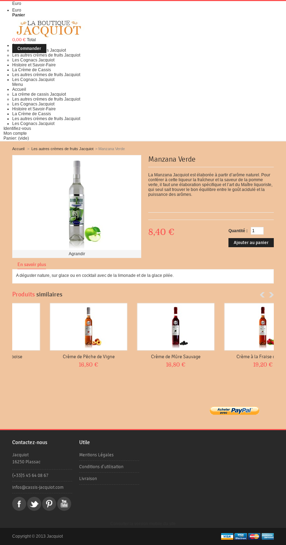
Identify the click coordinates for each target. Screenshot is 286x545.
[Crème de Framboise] (55, 326)
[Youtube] (64, 504)
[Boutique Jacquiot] (48, 28)
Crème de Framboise (55, 357)
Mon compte (15, 133)
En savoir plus (31, 264)
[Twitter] (34, 504)
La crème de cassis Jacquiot (39, 94)
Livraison (88, 478)
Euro (16, 10)
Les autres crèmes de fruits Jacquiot (46, 55)
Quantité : (238, 230)
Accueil (19, 89)
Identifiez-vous (17, 128)
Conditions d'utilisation (101, 466)
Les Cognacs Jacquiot (33, 60)
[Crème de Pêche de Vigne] (142, 326)
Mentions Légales (96, 454)
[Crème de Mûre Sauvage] (229, 326)
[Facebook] (19, 504)
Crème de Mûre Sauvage (229, 357)
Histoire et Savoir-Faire (34, 64)
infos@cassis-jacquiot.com (37, 487)
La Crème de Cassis (31, 69)
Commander (29, 48)
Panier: (16, 138)
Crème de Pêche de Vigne (142, 357)
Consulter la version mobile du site (143, 523)
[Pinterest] (49, 504)
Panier (18, 15)
